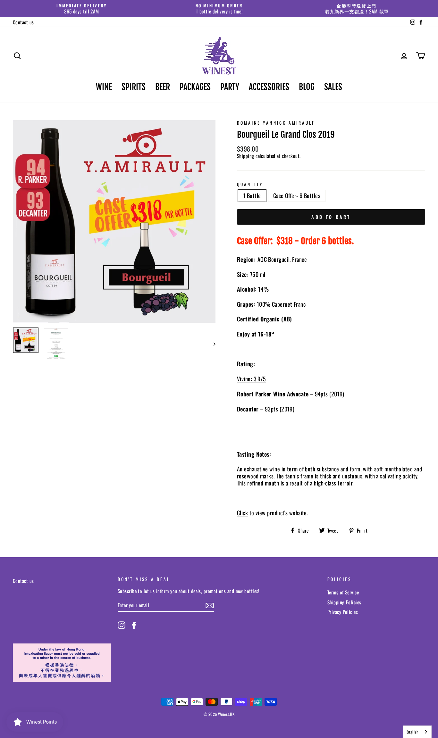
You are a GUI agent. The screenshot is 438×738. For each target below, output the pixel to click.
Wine (104, 87)
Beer (162, 87)
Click (242, 513)
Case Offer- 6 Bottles (296, 195)
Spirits (134, 87)
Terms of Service (343, 592)
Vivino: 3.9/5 (251, 379)
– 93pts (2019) (265, 409)
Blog (307, 87)
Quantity (250, 184)
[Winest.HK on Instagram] (121, 625)
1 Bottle (252, 195)
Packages (195, 87)
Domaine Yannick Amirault (276, 123)
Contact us (23, 22)
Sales (333, 87)
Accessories (269, 87)
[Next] (211, 344)
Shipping (245, 156)
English (412, 731)
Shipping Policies (344, 602)
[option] (81, 8)
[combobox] (417, 732)
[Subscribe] (210, 605)
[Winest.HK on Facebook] (134, 625)
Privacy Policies (342, 611)
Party (229, 87)
